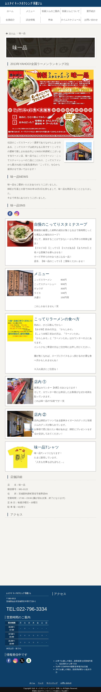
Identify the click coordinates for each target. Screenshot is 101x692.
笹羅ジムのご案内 (50, 11)
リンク (40, 683)
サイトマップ (52, 683)
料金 (50, 20)
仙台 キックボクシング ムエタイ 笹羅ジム (47, 688)
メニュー (30, 11)
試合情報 (30, 20)
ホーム (10, 11)
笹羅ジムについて (71, 11)
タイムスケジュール (71, 20)
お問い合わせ (91, 20)
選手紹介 (91, 11)
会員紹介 (10, 20)
